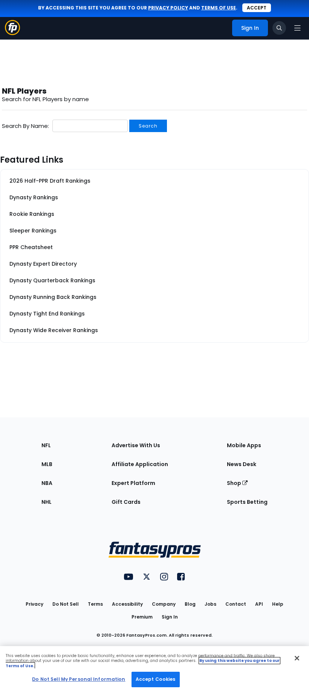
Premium (142, 617)
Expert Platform (133, 483)
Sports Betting (247, 502)
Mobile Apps (244, 445)
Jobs (210, 604)
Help (277, 604)
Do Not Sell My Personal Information (78, 679)
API (259, 604)
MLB (46, 464)
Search (148, 126)
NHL (46, 502)
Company (164, 604)
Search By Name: (25, 126)
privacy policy (168, 8)
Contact (235, 604)
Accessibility (127, 604)
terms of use (218, 8)
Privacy (34, 604)
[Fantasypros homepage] (12, 33)
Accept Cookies (156, 679)
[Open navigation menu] (297, 28)
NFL (46, 445)
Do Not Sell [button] (65, 604)
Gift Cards (126, 502)
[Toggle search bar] (279, 28)
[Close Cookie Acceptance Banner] (297, 658)
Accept (256, 8)
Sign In (170, 617)
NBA (46, 483)
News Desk (241, 464)
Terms (95, 604)
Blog (190, 604)
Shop (234, 483)
